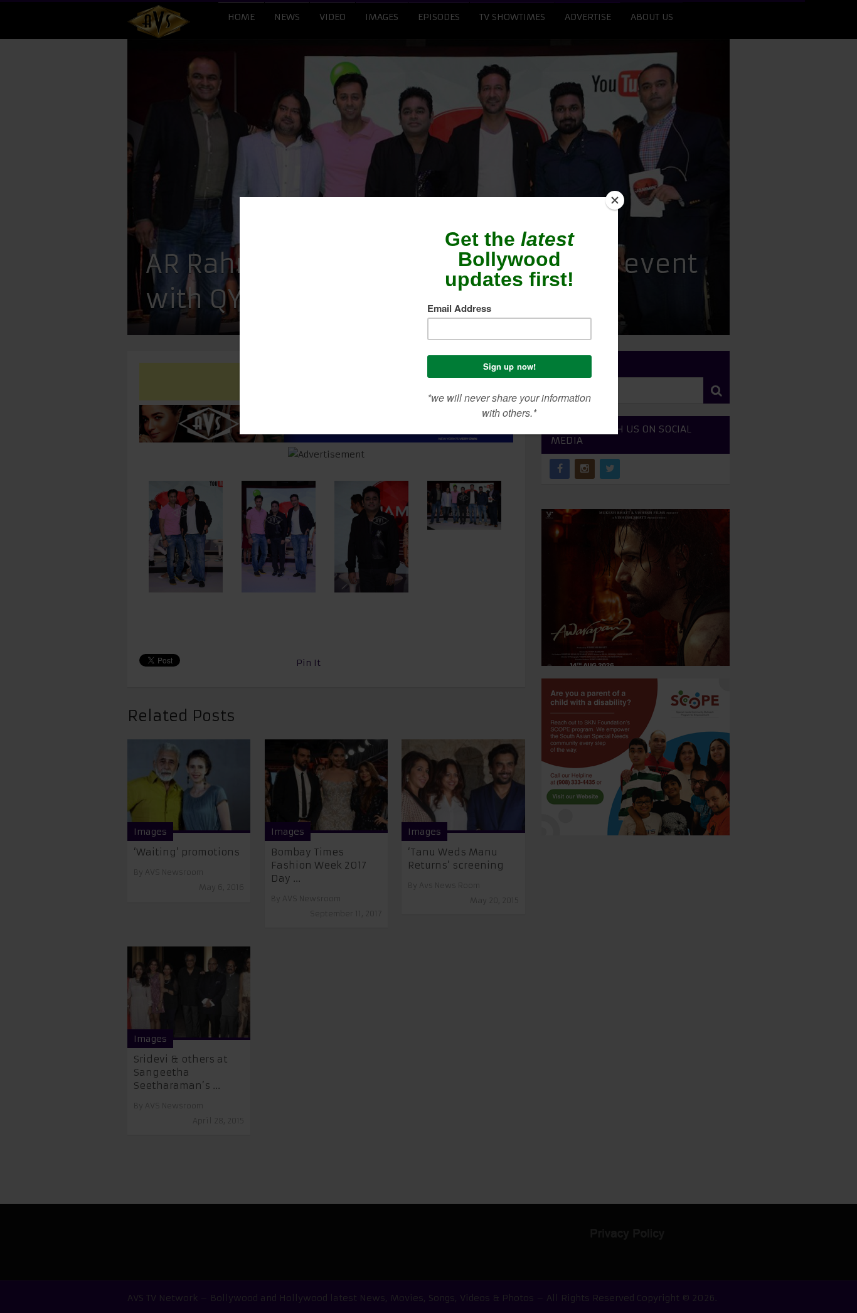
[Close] (614, 200)
